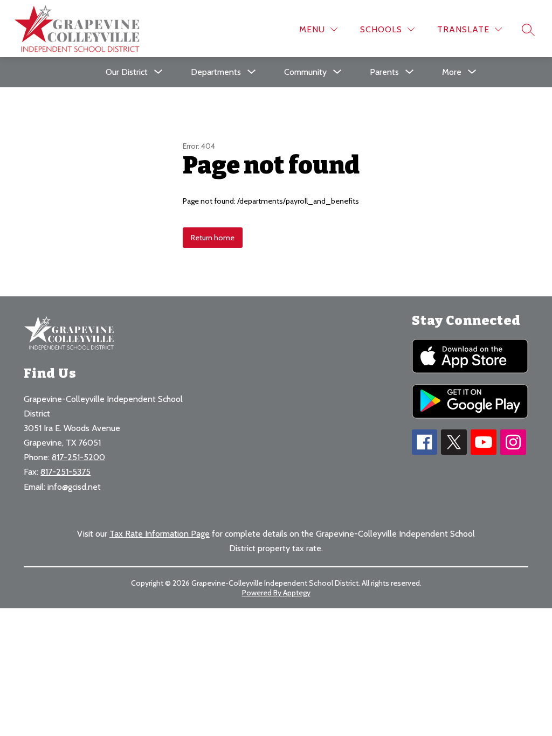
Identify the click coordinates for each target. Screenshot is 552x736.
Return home (212, 237)
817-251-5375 (65, 472)
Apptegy (296, 593)
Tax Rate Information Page (159, 534)
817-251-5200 (78, 457)
